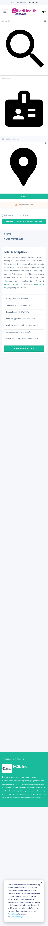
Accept (41, 882)
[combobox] (24, 78)
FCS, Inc (20, 766)
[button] (7, 234)
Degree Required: (13, 312)
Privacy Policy (12, 914)
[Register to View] (11, 284)
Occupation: (11, 298)
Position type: (12, 318)
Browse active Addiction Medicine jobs (24, 221)
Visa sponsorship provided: (17, 332)
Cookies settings (17, 917)
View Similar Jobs (24, 348)
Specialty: (10, 305)
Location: (10, 338)
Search (24, 196)
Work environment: (14, 325)
